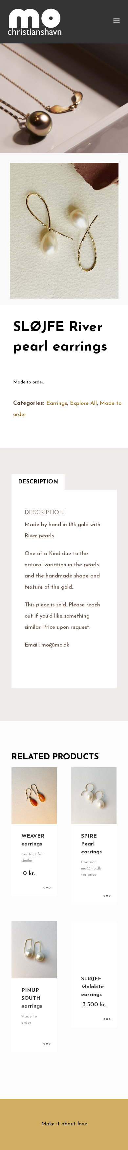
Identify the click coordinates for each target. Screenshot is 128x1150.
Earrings (56, 403)
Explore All (83, 403)
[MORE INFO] (46, 888)
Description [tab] (38, 482)
